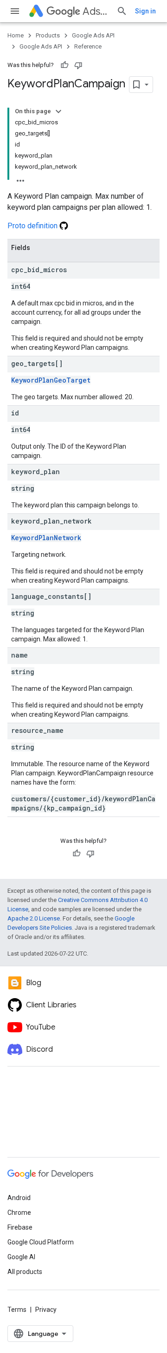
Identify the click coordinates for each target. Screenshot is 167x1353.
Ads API (96, 11)
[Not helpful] (78, 65)
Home (15, 35)
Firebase (19, 1227)
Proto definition (33, 225)
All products (24, 1271)
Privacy (46, 1309)
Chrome (19, 1212)
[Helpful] (64, 65)
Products (48, 35)
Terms (16, 1309)
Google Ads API (93, 35)
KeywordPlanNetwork (46, 537)
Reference (88, 46)
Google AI (21, 1257)
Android (19, 1197)
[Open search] (122, 11)
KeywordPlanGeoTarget (50, 380)
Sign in (145, 11)
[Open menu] (15, 11)
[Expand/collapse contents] (58, 111)
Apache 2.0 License (33, 918)
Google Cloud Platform (40, 1242)
